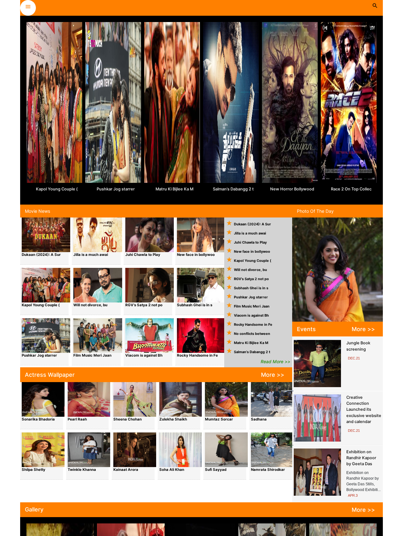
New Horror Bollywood (292, 189)
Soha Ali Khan (171, 469)
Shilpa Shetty (33, 469)
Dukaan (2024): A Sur (41, 254)
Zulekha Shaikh (173, 419)
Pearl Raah (77, 419)
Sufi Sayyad (215, 469)
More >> (272, 374)
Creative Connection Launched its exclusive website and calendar (363, 409)
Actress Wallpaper (50, 374)
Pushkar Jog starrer (116, 189)
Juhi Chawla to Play (142, 254)
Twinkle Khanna (82, 469)
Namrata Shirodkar (268, 469)
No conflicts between (252, 333)
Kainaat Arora (125, 469)
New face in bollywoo (196, 254)
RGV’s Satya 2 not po (143, 305)
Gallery (34, 509)
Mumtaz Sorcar (219, 419)
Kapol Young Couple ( (57, 189)
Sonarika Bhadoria (38, 419)
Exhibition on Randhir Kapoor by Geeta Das (361, 457)
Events (306, 329)
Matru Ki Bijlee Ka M (174, 189)
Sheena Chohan (127, 419)
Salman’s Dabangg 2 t (233, 189)
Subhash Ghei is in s (194, 305)
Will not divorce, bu (90, 305)
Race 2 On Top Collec (351, 189)
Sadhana (259, 419)
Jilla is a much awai (90, 254)
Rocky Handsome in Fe (197, 355)
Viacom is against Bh (143, 355)
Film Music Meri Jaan (92, 355)
